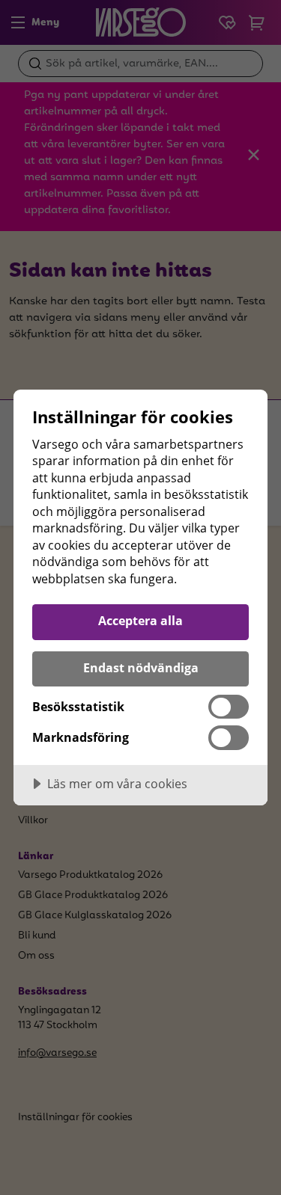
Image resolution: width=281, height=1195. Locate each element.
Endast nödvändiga (141, 668)
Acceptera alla (140, 620)
